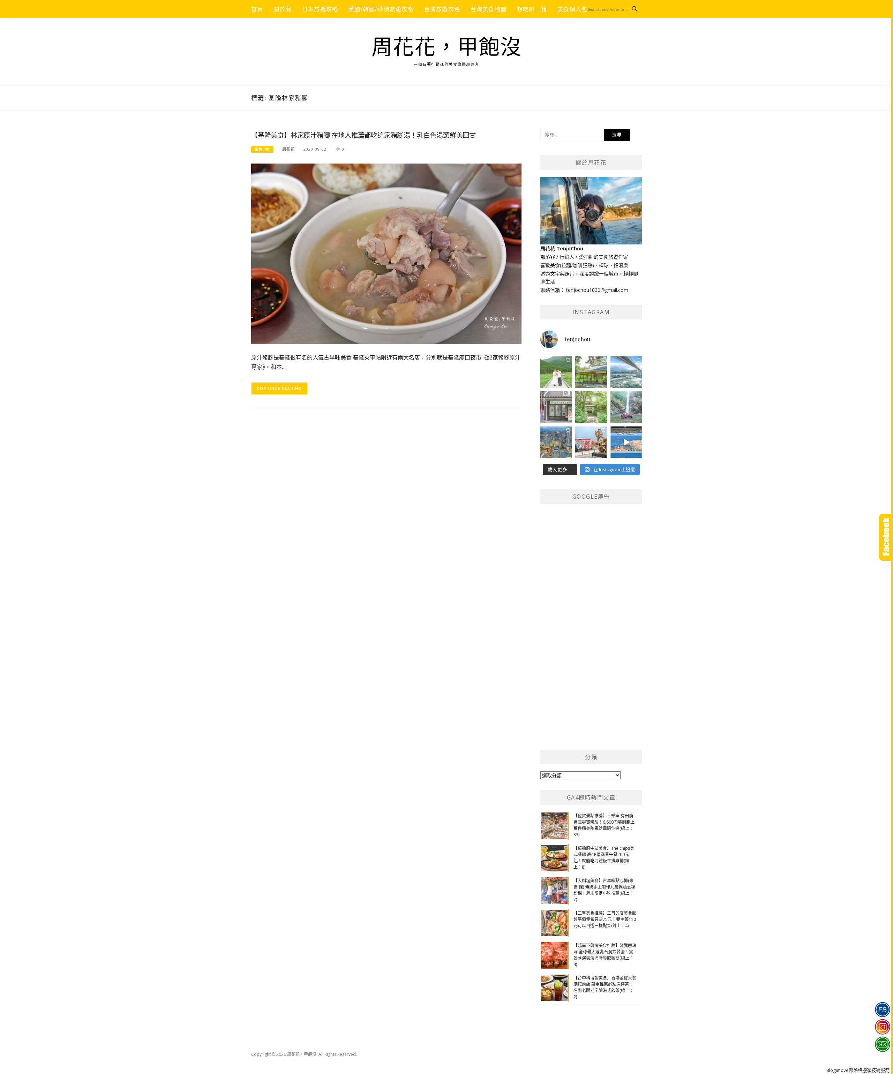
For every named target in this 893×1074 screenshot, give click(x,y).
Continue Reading (279, 388)
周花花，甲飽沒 (447, 47)
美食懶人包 (572, 9)
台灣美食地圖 (488, 9)
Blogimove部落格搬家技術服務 (858, 1070)
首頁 (257, 9)
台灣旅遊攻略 (442, 9)
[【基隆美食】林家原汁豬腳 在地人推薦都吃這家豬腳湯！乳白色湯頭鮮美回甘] (386, 253)
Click (886, 537)
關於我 (282, 9)
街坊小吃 (262, 149)
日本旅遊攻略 (320, 9)
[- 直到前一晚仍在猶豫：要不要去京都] (591, 407)
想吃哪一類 (532, 9)
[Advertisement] (592, 632)
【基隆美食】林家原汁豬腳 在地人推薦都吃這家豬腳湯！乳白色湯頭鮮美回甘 (363, 135)
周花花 (288, 149)
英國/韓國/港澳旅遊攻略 (380, 9)
